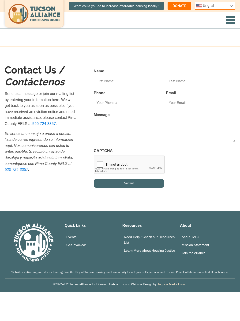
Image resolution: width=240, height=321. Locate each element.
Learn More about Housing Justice (149, 250)
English (208, 6)
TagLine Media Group (172, 284)
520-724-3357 (44, 124)
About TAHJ (190, 237)
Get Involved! (76, 245)
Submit (129, 183)
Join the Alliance (194, 253)
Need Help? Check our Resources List (149, 239)
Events (71, 237)
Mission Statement (195, 245)
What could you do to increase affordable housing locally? (116, 6)
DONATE (179, 6)
